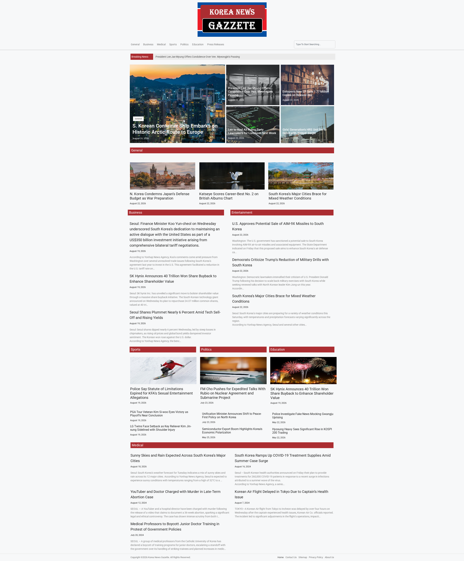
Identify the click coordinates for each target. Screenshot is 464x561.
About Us (329, 557)
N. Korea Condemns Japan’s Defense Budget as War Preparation (159, 196)
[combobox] (314, 44)
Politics (184, 44)
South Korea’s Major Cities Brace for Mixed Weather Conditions (298, 196)
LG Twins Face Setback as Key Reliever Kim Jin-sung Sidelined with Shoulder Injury (160, 428)
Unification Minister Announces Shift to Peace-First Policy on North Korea (231, 415)
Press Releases (215, 44)
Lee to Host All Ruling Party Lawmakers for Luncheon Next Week (252, 131)
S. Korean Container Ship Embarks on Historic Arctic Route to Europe (175, 129)
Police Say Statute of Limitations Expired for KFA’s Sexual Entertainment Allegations (161, 393)
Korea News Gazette (158, 557)
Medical (161, 44)
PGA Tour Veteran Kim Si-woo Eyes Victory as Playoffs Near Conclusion (159, 413)
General (135, 44)
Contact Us (291, 557)
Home (280, 557)
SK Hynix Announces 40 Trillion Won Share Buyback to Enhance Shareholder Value (302, 393)
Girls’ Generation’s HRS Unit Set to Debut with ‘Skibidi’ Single (304, 131)
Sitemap (303, 557)
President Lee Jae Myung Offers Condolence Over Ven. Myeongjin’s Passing (250, 91)
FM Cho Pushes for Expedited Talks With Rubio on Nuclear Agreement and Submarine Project (233, 393)
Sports (173, 44)
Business (148, 44)
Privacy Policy (316, 557)
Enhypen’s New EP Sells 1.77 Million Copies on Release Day (306, 93)
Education (198, 44)
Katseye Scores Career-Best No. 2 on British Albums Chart (228, 196)
